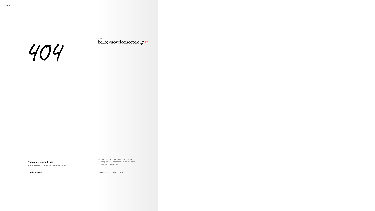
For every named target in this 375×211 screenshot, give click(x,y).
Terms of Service (118, 173)
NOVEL (9, 5)
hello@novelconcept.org (121, 42)
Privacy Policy (102, 173)
